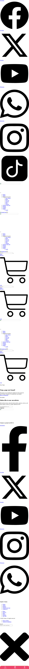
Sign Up (2, 408)
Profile (4, 208)
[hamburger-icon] (0, 329)
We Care (7, 200)
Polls (6, 202)
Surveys (7, 201)
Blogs (6, 199)
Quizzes (7, 204)
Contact (4, 207)
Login (6, 210)
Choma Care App (6, 205)
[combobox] (6, 625)
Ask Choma (8, 198)
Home (4, 194)
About (4, 195)
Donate (4, 206)
